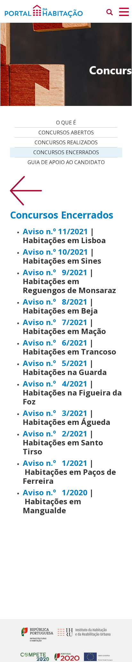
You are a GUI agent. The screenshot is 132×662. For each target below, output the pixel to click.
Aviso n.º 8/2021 (55, 301)
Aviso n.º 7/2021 (55, 322)
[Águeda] (88, 413)
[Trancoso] (88, 322)
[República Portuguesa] (37, 634)
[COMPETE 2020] (35, 654)
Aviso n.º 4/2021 (56, 383)
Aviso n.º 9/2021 (55, 272)
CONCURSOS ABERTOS (66, 132)
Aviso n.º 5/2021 (55, 363)
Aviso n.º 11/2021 (55, 231)
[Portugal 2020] (65, 654)
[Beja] (88, 301)
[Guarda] (88, 363)
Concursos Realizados (66, 142)
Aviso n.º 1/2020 (55, 492)
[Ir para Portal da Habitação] (66, 11)
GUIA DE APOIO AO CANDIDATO (66, 162)
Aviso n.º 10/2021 (55, 251)
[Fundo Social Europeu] (96, 654)
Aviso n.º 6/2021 (55, 342)
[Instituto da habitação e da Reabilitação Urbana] (82, 634)
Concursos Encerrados (66, 152)
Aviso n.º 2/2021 (55, 433)
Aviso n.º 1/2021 (55, 463)
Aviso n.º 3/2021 (55, 413)
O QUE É (66, 122)
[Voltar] (26, 190)
